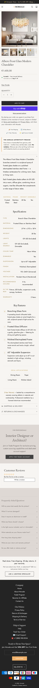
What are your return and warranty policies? (16, 543)
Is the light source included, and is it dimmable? (17, 527)
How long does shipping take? (11, 537)
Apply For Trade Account (19, 457)
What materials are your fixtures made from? (16, 532)
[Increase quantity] (11, 95)
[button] (4, 29)
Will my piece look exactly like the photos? (15, 506)
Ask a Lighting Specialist (19, 574)
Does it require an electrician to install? (14, 517)
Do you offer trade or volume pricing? (14, 548)
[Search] (32, 7)
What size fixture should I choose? (13, 522)
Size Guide (6, 85)
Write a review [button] (19, 480)
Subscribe (20, 658)
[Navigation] (2, 7)
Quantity (6, 90)
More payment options (19, 113)
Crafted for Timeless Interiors (19, 685)
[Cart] (36, 7)
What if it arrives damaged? (11, 511)
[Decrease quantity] (4, 95)
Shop (31, 2)
